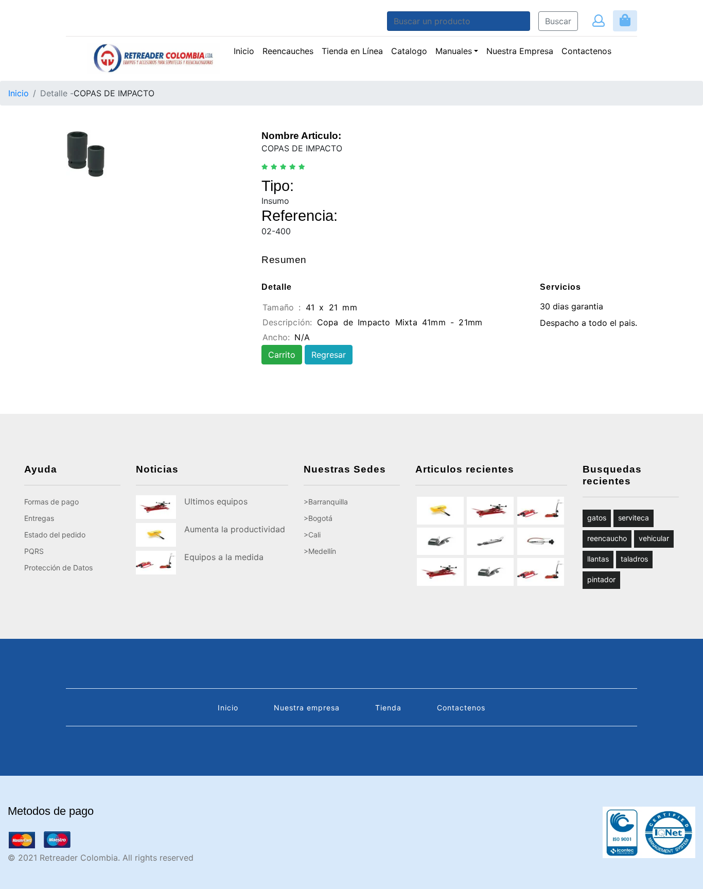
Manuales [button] (453, 51)
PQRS (34, 551)
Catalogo (409, 51)
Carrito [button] (281, 355)
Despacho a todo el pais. (588, 323)
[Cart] (625, 20)
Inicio (244, 51)
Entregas (39, 518)
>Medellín (320, 551)
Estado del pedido (54, 534)
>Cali (312, 534)
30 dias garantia (571, 306)
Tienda (388, 707)
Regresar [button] (328, 355)
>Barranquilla (326, 501)
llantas (598, 558)
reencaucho (607, 538)
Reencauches (290, 50)
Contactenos (586, 51)
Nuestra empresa (307, 707)
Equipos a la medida (223, 557)
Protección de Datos (58, 567)
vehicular (654, 538)
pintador (601, 579)
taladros (634, 558)
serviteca (633, 517)
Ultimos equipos (216, 501)
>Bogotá (318, 518)
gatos (596, 517)
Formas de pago (51, 501)
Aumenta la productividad (234, 529)
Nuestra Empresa (519, 51)
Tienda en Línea (352, 51)
